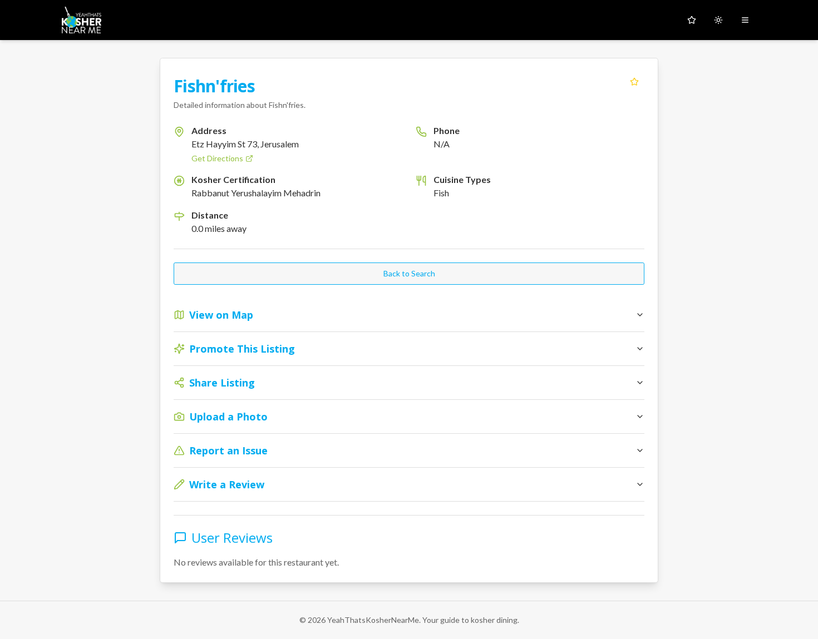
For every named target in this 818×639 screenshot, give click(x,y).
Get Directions (217, 158)
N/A (441, 143)
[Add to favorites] (634, 82)
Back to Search (409, 273)
